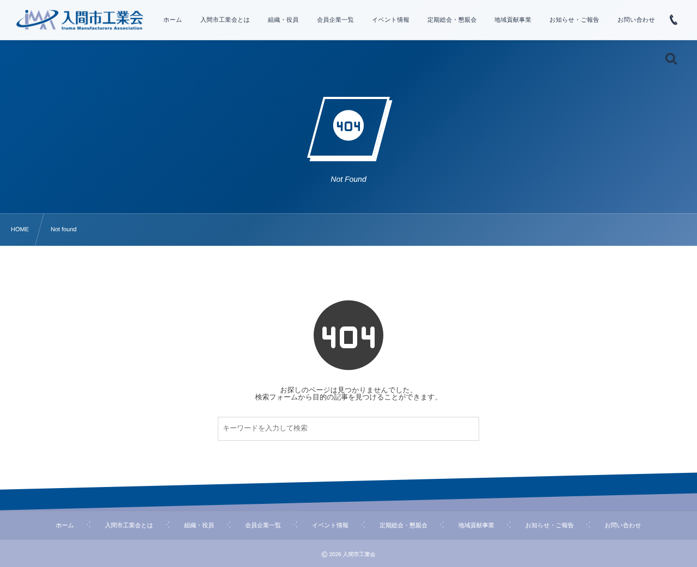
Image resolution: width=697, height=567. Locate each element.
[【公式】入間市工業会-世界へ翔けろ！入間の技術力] (79, 19)
